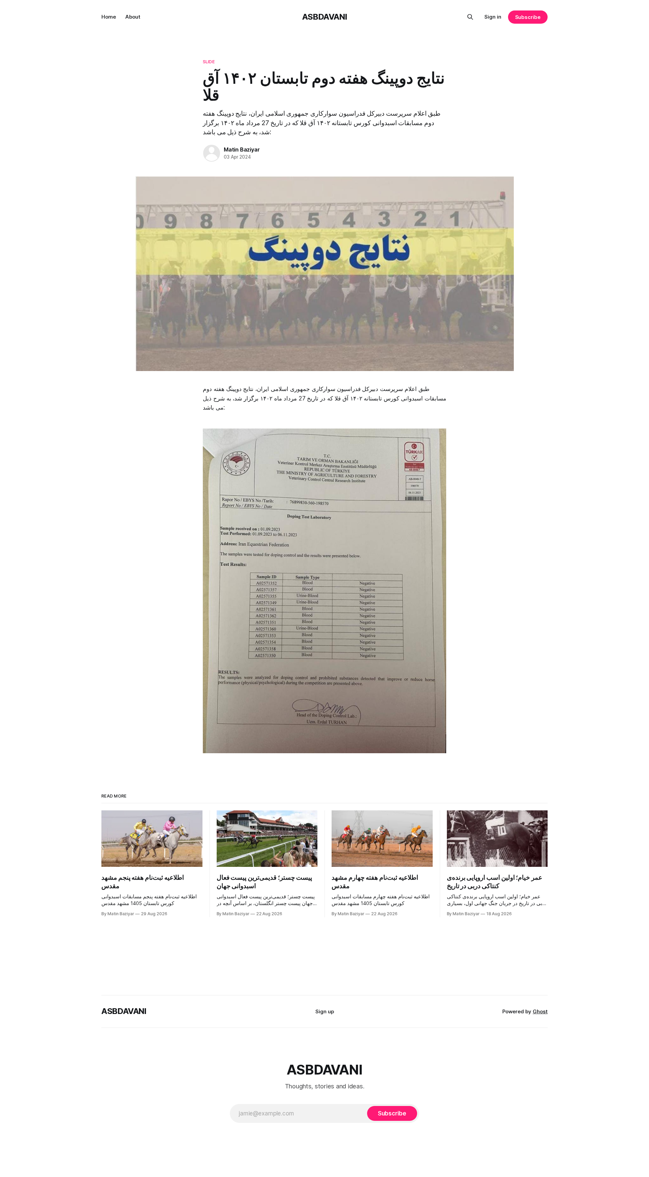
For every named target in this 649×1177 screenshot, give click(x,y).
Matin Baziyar (242, 149)
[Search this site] (470, 16)
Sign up (324, 1011)
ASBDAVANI (324, 17)
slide (209, 61)
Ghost (540, 1011)
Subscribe (527, 17)
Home (108, 17)
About (132, 17)
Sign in (492, 17)
